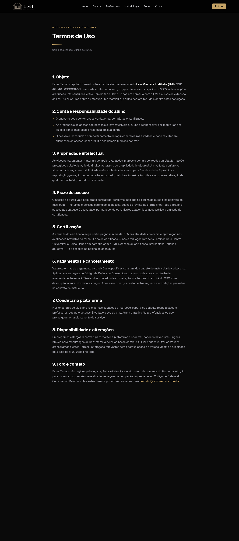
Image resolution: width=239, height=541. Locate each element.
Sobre (147, 6)
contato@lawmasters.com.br (159, 381)
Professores (113, 6)
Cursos (97, 6)
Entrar (219, 6)
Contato (159, 6)
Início (85, 6)
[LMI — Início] (23, 6)
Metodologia (132, 6)
